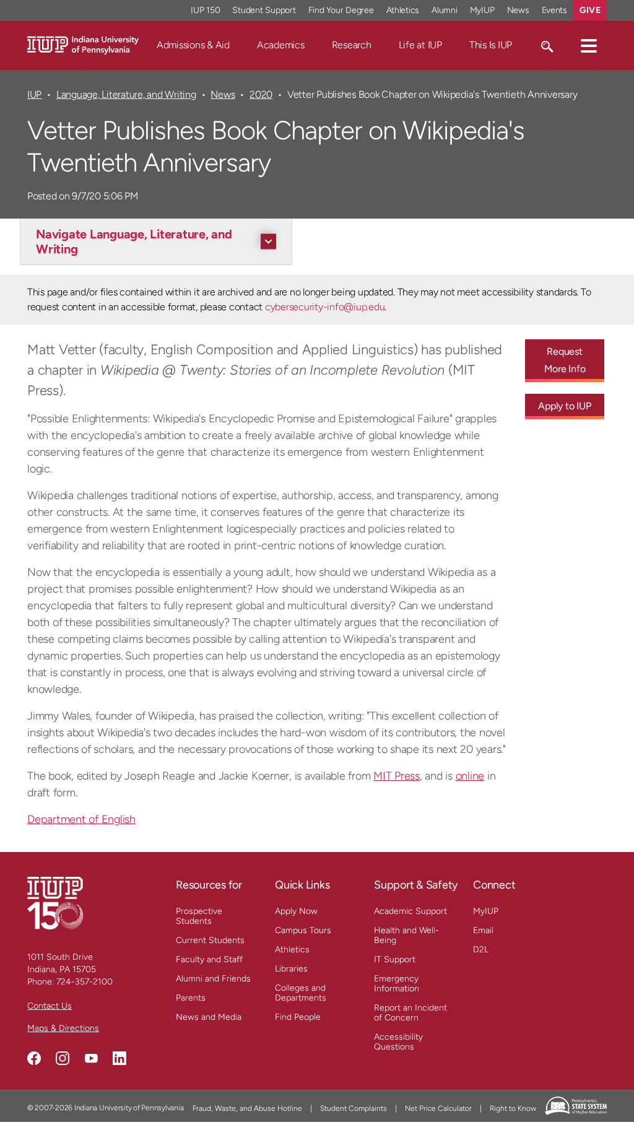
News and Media (208, 1017)
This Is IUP (490, 45)
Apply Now (296, 911)
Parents (191, 998)
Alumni (445, 10)
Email (483, 930)
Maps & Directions (63, 1028)
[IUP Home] (83, 44)
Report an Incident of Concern (410, 1012)
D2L (481, 949)
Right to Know (513, 1108)
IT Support (394, 959)
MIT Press (396, 776)
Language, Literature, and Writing (126, 94)
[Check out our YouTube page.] (91, 1058)
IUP (34, 94)
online (470, 776)
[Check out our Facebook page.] (34, 1058)
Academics (281, 45)
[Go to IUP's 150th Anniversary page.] (55, 902)
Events (555, 10)
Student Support (263, 10)
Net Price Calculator (438, 1108)
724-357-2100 (84, 981)
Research (351, 45)
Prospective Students (199, 916)
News (518, 10)
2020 (261, 94)
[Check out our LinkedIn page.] (119, 1058)
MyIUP (482, 10)
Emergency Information (396, 983)
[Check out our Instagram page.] (62, 1058)
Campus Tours (303, 930)
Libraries (291, 968)
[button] (589, 45)
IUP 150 (205, 10)
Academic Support (410, 911)
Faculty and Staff (209, 959)
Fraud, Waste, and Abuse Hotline (247, 1108)
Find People (298, 1017)
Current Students (210, 940)
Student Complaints (353, 1108)
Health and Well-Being (406, 935)
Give (590, 10)
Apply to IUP (564, 406)
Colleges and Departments (300, 993)
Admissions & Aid (193, 45)
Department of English (81, 819)
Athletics (403, 10)
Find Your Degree (341, 10)
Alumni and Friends (213, 978)
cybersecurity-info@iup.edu (324, 307)
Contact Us (49, 1006)
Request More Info (565, 360)
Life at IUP (420, 45)
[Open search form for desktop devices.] (546, 45)
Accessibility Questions (398, 1042)
